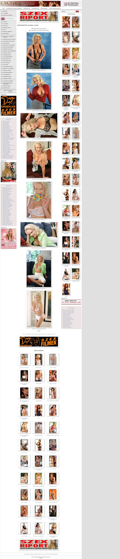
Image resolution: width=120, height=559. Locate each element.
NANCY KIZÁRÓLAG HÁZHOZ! (24, 436)
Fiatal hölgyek (7, 60)
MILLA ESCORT (38, 502)
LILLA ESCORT (53, 468)
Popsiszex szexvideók (67, 323)
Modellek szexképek (6, 187)
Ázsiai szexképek (6, 124)
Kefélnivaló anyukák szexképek (9, 149)
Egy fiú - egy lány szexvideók (68, 309)
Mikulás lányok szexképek (8, 158)
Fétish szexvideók (66, 314)
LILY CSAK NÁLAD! (53, 502)
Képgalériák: (8, 119)
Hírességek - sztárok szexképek (8, 145)
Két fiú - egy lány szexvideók (68, 310)
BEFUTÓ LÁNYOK (7, 27)
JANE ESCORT (24, 452)
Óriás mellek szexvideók (67, 322)
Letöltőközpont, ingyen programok (14, 8)
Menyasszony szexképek (7, 157)
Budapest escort (7, 78)
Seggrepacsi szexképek (7, 203)
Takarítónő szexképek (7, 212)
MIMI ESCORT (39, 367)
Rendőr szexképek (6, 202)
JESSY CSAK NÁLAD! (24, 367)
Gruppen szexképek (6, 142)
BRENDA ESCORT (38, 435)
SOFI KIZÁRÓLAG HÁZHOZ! (39, 486)
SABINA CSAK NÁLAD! (24, 468)
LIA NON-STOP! (53, 367)
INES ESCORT (53, 452)
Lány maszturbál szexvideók (68, 319)
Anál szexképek (6, 122)
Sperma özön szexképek (7, 206)
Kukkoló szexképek (6, 151)
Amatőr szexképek (6, 121)
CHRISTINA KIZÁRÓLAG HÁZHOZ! (39, 469)
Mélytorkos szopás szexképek (8, 156)
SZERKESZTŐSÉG (7, 85)
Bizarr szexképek (6, 127)
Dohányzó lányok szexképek (8, 134)
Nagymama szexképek (7, 189)
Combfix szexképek (6, 131)
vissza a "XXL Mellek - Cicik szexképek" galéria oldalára (33, 334)
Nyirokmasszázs (7, 76)
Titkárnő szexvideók (67, 326)
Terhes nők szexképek (7, 214)
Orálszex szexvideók (67, 321)
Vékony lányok (7, 52)
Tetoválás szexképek (6, 215)
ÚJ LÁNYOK (5, 23)
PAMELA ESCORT (53, 383)
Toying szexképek (6, 219)
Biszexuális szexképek (7, 126)
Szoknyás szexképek (6, 210)
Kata (39, 418)
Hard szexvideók (66, 316)
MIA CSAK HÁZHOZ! (75, 125)
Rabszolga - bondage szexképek (9, 201)
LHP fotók (5, 64)
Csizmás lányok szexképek (8, 132)
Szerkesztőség (49, 554)
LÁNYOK (5, 21)
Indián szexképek (6, 146)
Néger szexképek (6, 190)
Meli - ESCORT (24, 502)
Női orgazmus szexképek (7, 191)
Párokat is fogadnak (8, 68)
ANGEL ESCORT (38, 518)
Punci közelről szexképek (7, 200)
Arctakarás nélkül (8, 66)
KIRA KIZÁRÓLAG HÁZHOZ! (53, 435)
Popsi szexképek (6, 198)
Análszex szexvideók (67, 313)
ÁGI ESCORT (24, 536)
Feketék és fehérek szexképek (8, 138)
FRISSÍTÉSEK (6, 33)
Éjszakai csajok (7, 70)
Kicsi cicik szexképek (7, 150)
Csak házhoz (6, 43)
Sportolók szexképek (7, 207)
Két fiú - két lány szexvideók (68, 311)
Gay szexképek (5, 140)
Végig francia (6, 62)
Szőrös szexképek (6, 211)
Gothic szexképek (6, 141)
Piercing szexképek (6, 195)
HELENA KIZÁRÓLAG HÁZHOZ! (24, 401)
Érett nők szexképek (6, 136)
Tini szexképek (5, 216)
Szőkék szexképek (6, 209)
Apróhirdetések (26, 8)
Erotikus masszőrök (8, 47)
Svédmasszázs (6, 74)
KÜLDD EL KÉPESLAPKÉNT (38, 70)
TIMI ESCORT (38, 400)
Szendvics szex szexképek (7, 208)
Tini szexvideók (66, 325)
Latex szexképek (6, 153)
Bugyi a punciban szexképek (8, 130)
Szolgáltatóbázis (35, 8)
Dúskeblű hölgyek (8, 49)
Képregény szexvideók (67, 317)
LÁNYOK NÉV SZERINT (8, 81)
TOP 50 (4, 29)
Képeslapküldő (44, 8)
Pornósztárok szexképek (7, 199)
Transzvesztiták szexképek (8, 220)
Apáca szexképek (6, 123)
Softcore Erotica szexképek (8, 205)
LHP (3, 8)
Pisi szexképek (5, 196)
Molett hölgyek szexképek (8, 188)
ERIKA (53, 418)
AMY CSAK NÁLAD (53, 486)
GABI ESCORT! (39, 383)
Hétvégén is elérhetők (9, 45)
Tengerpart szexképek (7, 213)
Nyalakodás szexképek (7, 193)
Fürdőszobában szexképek (8, 139)
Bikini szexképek (6, 125)
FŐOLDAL (5, 11)
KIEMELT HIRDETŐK (7, 31)
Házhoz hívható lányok (9, 39)
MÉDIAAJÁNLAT (6, 87)
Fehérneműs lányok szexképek (8, 137)
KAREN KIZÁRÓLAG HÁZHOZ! (53, 537)
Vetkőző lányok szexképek (8, 222)
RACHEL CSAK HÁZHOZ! (38, 536)
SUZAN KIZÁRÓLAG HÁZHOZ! (53, 519)
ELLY (76, 248)
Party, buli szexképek (7, 194)
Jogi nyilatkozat (27, 554)
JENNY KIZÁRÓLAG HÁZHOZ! (24, 384)
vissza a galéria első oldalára (50, 334)
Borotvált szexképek (6, 128)
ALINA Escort (38, 452)
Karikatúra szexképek (7, 147)
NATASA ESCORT (24, 518)
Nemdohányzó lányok (8, 41)
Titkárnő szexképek (6, 217)
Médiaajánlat (55, 554)
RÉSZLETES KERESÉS (7, 15)
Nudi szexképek (6, 192)
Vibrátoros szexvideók (67, 327)
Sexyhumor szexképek (7, 204)
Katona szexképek (6, 148)
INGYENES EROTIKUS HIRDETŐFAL (7, 83)
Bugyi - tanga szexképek (7, 129)
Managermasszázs (7, 72)
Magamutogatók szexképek (8, 155)
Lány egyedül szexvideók (68, 318)
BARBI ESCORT (24, 486)
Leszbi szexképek (6, 154)
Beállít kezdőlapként (34, 554)
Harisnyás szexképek (6, 144)
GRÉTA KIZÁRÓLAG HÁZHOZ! (24, 419)
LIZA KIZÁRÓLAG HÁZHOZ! (53, 400)
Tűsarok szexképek (6, 221)
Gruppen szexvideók (67, 315)
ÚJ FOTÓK (5, 25)
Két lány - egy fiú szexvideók (68, 312)
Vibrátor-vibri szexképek (7, 223)
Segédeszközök (7, 54)
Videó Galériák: (71, 307)
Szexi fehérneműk (7, 56)
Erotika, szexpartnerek (54, 8)
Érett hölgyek (7, 58)
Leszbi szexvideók (66, 320)
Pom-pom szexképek (7, 197)
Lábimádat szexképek (7, 152)
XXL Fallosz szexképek (7, 224)
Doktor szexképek (6, 135)
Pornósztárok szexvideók (67, 324)
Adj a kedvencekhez (43, 554)
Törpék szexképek (6, 218)
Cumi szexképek (6, 133)
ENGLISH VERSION (9, 18)
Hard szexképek (6, 143)
